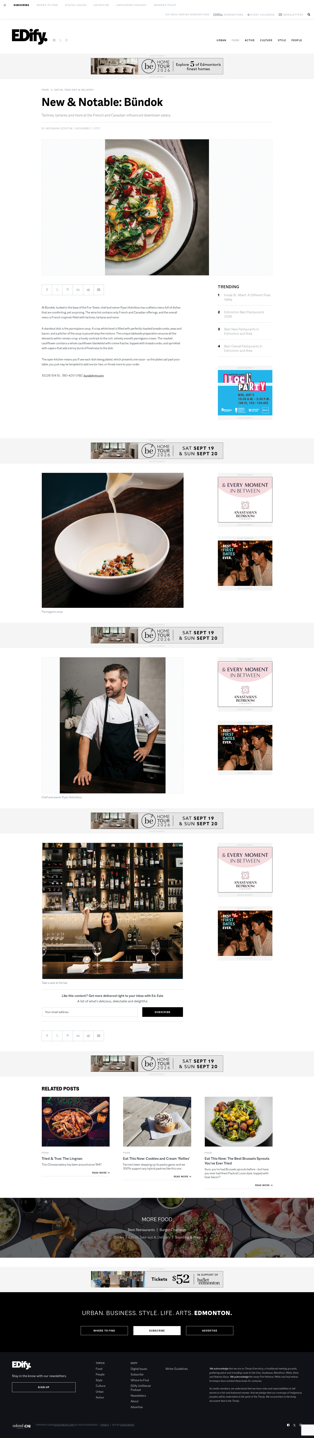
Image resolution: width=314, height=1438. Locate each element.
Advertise (101, 5)
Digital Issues (75, 5)
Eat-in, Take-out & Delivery (74, 89)
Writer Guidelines (176, 1369)
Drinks (119, 1237)
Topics (100, 1363)
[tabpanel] (157, 1322)
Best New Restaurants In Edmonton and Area (241, 331)
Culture (266, 40)
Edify (134, 1363)
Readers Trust (165, 5)
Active (250, 40)
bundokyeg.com (94, 375)
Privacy (105, 1424)
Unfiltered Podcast (131, 5)
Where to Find (47, 5)
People (296, 40)
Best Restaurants (141, 1229)
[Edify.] (29, 37)
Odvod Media (127, 1424)
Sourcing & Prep (188, 1237)
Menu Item (172, 1363)
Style (282, 40)
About (134, 1401)
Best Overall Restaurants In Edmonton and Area (243, 348)
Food (235, 40)
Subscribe (21, 5)
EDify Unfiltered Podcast (141, 1388)
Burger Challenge (173, 1229)
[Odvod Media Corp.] (21, 1426)
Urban (221, 40)
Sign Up (43, 1387)
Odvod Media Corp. (64, 1424)
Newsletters (138, 1396)
